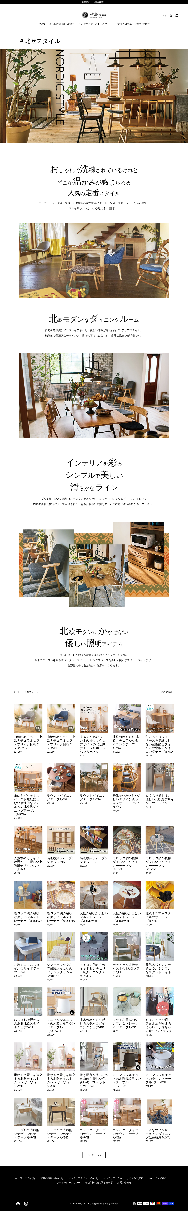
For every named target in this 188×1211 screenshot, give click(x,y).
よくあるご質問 (135, 1178)
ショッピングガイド (158, 1178)
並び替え (17, 692)
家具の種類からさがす (52, 1178)
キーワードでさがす (25, 1178)
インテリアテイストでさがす (83, 1178)
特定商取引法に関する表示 (99, 1182)
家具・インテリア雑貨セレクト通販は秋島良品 (98, 1203)
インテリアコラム (112, 1178)
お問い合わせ (124, 1182)
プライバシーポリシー (68, 1182)
